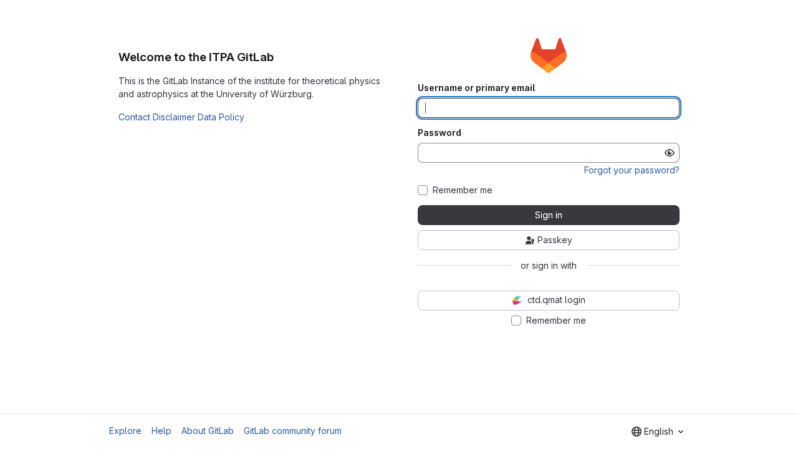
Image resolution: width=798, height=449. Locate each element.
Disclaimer (174, 117)
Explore (125, 430)
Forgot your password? (632, 170)
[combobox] (657, 431)
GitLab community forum (293, 430)
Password (439, 133)
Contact (134, 117)
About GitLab (207, 430)
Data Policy (221, 117)
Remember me (463, 190)
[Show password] (670, 153)
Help (161, 430)
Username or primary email (476, 88)
